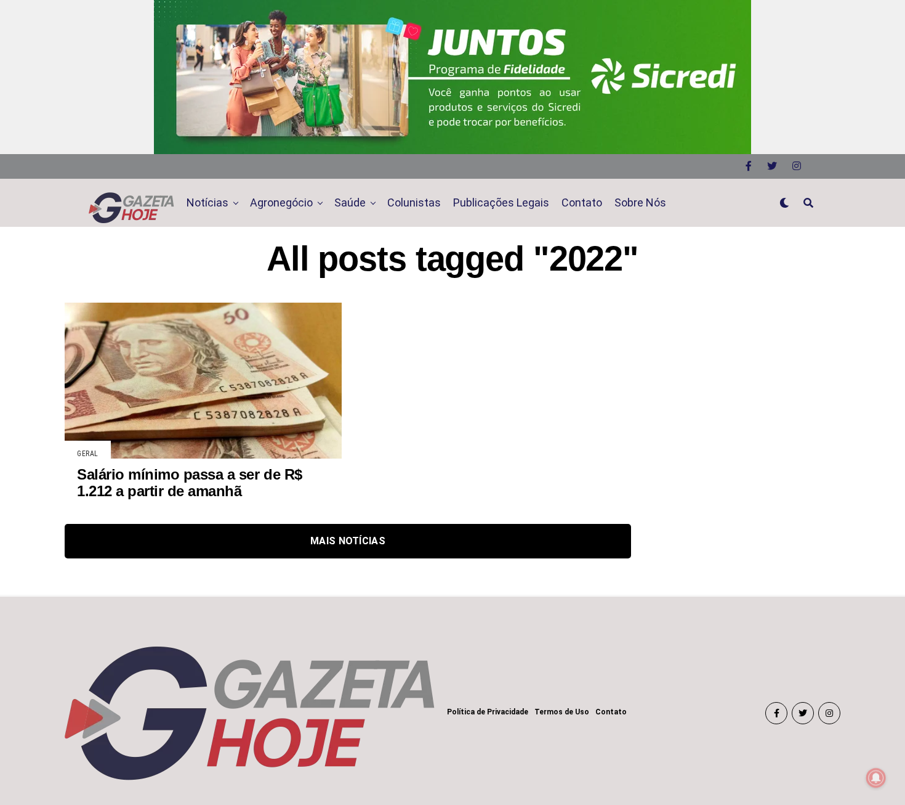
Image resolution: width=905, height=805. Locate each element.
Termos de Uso (561, 712)
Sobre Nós (640, 202)
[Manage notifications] (876, 778)
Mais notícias (347, 541)
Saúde (350, 202)
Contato (581, 202)
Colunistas (414, 202)
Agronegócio (281, 202)
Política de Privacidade (487, 712)
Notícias (207, 202)
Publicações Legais (501, 202)
